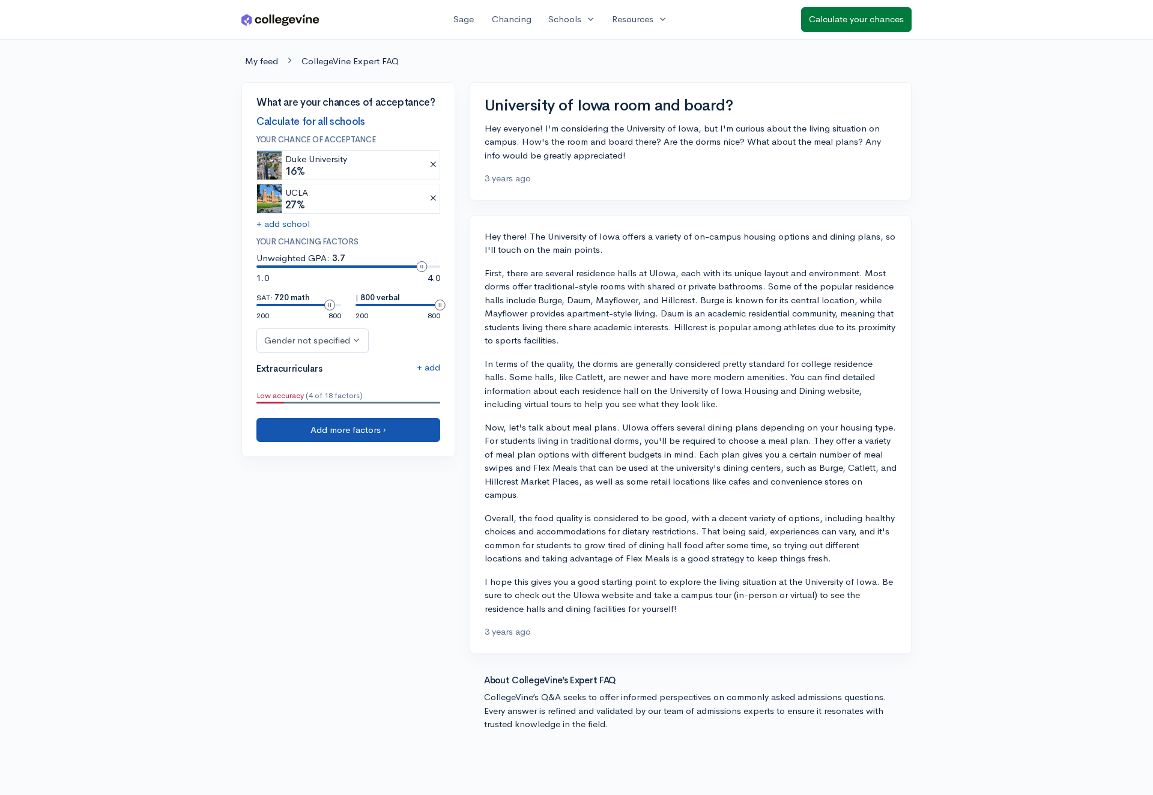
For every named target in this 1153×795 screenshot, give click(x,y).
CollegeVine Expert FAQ (350, 61)
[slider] (421, 266)
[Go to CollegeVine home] (280, 19)
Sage (463, 19)
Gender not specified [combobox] (307, 340)
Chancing (511, 19)
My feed (261, 61)
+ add (428, 367)
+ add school (283, 223)
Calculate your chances (856, 19)
